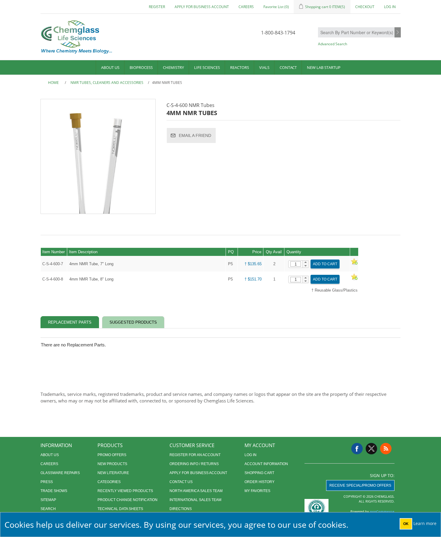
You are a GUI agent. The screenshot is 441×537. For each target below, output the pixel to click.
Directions (181, 509)
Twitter (371, 448)
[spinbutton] (295, 264)
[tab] (69, 322)
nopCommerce (382, 511)
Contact (288, 67)
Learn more (424, 523)
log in (250, 455)
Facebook (357, 448)
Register (157, 6)
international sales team (195, 500)
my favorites (257, 491)
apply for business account (202, 6)
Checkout (364, 6)
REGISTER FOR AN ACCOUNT (195, 455)
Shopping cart (259, 473)
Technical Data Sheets (120, 509)
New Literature (113, 473)
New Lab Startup (323, 67)
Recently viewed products (125, 491)
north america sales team (196, 491)
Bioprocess (141, 67)
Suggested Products (133, 322)
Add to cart (325, 264)
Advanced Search (332, 43)
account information (266, 464)
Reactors (239, 67)
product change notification (128, 500)
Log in (390, 6)
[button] (305, 262)
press (46, 482)
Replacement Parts (70, 322)
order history (259, 482)
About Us (110, 67)
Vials (264, 67)
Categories (109, 482)
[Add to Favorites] (354, 264)
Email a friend (195, 135)
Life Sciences (207, 67)
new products (112, 464)
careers (246, 6)
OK (406, 524)
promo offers (112, 455)
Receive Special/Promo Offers (360, 485)
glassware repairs (60, 473)
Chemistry (173, 67)
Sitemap (48, 500)
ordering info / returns (194, 464)
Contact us (181, 482)
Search (397, 32)
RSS (386, 448)
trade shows (53, 491)
